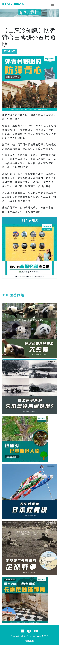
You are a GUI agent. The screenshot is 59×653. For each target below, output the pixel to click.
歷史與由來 (9, 51)
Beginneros (13, 4)
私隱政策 (29, 640)
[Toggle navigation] (53, 4)
